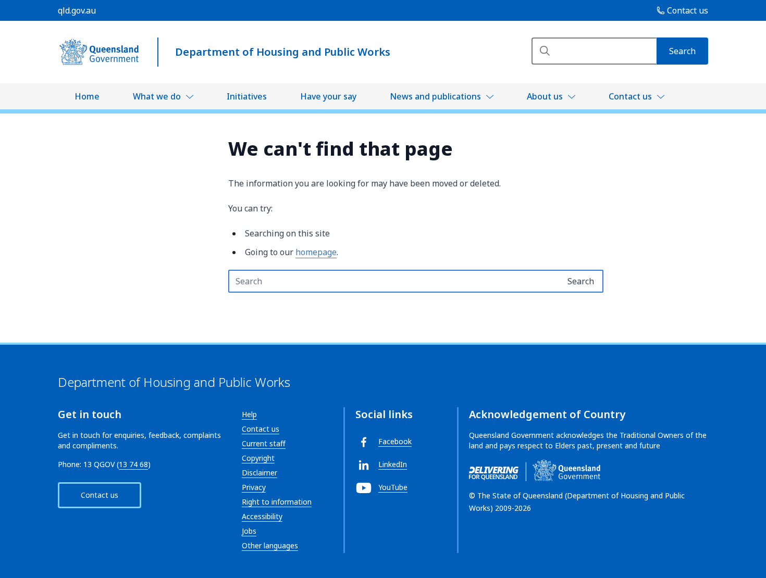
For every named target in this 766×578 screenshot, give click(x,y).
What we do (157, 96)
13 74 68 (133, 464)
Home (87, 96)
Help (249, 414)
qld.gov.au (77, 10)
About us (545, 96)
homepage (316, 252)
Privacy (254, 487)
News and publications (435, 96)
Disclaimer (259, 473)
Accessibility (262, 516)
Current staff (264, 443)
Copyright (258, 458)
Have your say (328, 96)
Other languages (270, 545)
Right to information (277, 502)
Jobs (249, 531)
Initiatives (247, 96)
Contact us (630, 96)
